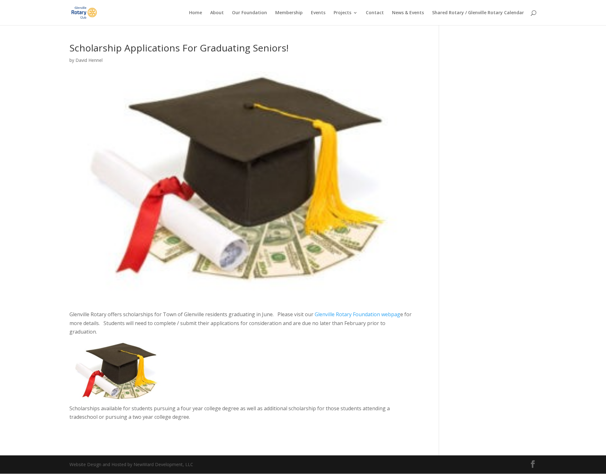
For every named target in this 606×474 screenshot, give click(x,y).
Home (195, 12)
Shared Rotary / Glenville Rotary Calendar (478, 12)
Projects (342, 12)
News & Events (408, 12)
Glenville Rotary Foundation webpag (357, 314)
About (217, 12)
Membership (289, 12)
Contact (375, 12)
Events (318, 12)
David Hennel (89, 60)
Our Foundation (249, 12)
